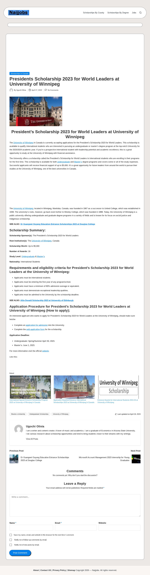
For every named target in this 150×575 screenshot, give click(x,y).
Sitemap (71, 570)
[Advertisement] (75, 54)
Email (58, 523)
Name (12, 523)
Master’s (78, 162)
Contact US (45, 570)
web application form (35, 329)
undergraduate (63, 162)
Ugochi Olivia (35, 426)
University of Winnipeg (23, 143)
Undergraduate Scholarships (39, 414)
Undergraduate (28, 256)
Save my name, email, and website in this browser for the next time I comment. (44, 535)
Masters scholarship (18, 414)
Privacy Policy (59, 570)
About (36, 570)
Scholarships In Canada (19, 73)
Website (102, 523)
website (45, 351)
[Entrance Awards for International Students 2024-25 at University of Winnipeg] (118, 387)
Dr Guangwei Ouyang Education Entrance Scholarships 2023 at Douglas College (58, 224)
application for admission (37, 325)
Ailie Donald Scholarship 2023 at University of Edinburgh (46, 300)
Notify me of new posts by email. (26, 545)
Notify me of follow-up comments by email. (30, 540)
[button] (32, 439)
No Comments (53, 90)
